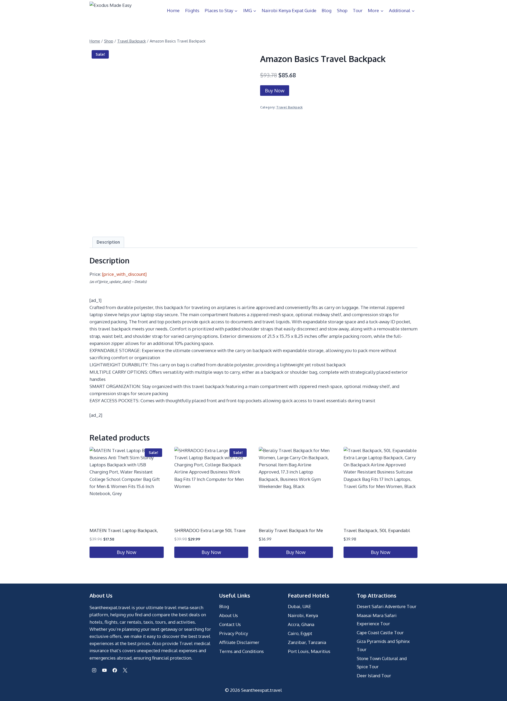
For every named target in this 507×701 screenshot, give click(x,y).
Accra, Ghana (301, 624)
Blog (326, 10)
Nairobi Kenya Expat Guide (289, 10)
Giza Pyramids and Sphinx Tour (383, 645)
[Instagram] (94, 670)
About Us (228, 615)
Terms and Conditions (241, 651)
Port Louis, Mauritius (309, 651)
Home (173, 10)
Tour (358, 10)
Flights (192, 10)
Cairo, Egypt (300, 633)
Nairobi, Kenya (303, 615)
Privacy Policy (233, 633)
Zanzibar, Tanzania (307, 642)
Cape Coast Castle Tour (380, 632)
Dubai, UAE (299, 606)
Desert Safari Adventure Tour (386, 606)
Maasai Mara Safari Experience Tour (377, 619)
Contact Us (230, 624)
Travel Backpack (289, 107)
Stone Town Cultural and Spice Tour (382, 662)
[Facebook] (114, 670)
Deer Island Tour (374, 675)
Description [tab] (108, 242)
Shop (342, 10)
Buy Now (274, 90)
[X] (124, 670)
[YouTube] (104, 670)
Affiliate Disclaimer (239, 642)
